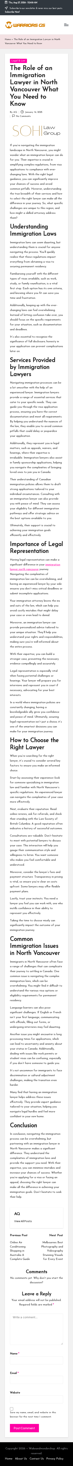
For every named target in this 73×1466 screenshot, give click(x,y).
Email (14, 1373)
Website (15, 1392)
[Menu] (66, 25)
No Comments (23, 116)
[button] (23, 1221)
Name (14, 1353)
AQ (17, 1214)
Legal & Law (18, 61)
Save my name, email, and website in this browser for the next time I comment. (33, 1414)
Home (8, 39)
